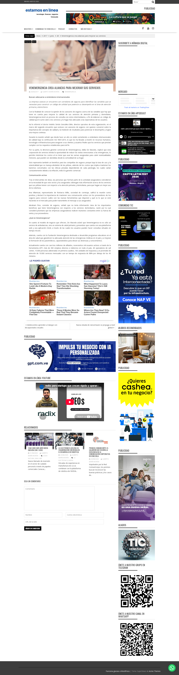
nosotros (28, 29)
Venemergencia (70, 92)
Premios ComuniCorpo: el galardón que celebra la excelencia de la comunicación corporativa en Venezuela (99, 452)
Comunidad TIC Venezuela (45, 29)
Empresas (28, 42)
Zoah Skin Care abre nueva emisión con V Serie (38, 449)
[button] (172, 668)
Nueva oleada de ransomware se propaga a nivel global (95, 326)
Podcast (61, 29)
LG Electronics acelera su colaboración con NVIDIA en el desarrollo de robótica (69, 450)
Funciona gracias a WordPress (118, 671)
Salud (34, 42)
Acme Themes (154, 671)
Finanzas (36, 434)
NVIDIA (70, 460)
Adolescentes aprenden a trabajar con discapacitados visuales (41, 326)
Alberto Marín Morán (50, 92)
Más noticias (86, 29)
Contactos (73, 29)
